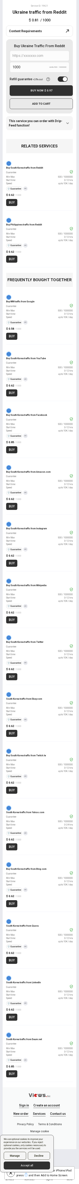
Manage (15, 1155)
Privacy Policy (25, 1124)
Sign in (24, 1105)
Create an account (46, 1105)
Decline (38, 1155)
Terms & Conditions (50, 1124)
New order (21, 1113)
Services (39, 1113)
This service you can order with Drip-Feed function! (35, 123)
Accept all (27, 1165)
